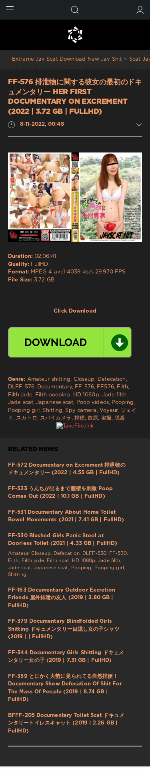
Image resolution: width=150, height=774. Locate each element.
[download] (70, 342)
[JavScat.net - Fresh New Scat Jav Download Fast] (75, 35)
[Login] (140, 10)
